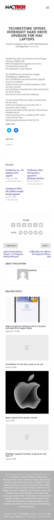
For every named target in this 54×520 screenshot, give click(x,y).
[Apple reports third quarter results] (27, 392)
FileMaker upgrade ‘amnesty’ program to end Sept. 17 (26, 455)
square (16, 493)
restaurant (13, 490)
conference (41, 487)
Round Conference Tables (28, 479)
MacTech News (41, 44)
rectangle (24, 487)
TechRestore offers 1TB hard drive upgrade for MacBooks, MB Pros (35, 174)
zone (49, 490)
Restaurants (9, 487)
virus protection (44, 495)
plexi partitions (18, 501)
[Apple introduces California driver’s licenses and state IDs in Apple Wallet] (27, 309)
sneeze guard (8, 495)
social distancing (41, 493)
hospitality (22, 490)
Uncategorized (22, 46)
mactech (18, 44)
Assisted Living (10, 482)
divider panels (31, 495)
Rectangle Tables (10, 479)
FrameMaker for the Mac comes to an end (24, 364)
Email (18, 516)
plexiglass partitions (33, 501)
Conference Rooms (10, 485)
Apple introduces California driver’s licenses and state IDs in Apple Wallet (26, 327)
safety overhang (29, 503)
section (31, 490)
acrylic (17, 487)
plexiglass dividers (12, 498)
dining (5, 490)
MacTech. (25, 513)
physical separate (27, 506)
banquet (32, 487)
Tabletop (9, 493)
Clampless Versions (42, 482)
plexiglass (29, 493)
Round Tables (44, 479)
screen (43, 490)
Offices (47, 485)
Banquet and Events (25, 482)
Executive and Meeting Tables (31, 485)
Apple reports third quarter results (21, 417)
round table (17, 503)
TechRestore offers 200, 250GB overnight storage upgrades (14, 191)
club (48, 487)
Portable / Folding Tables (37, 477)
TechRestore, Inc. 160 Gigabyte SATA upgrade (15, 173)
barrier (37, 490)
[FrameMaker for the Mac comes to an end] (27, 348)
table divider (20, 495)
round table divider (29, 498)
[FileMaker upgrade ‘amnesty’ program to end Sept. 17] (27, 437)
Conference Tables (18, 477)
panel (22, 493)
